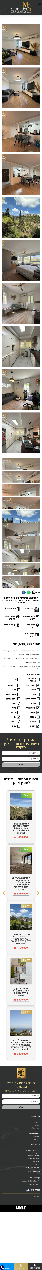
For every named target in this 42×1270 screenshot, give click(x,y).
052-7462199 (34, 1178)
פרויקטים (36, 1161)
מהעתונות (36, 1137)
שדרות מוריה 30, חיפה (32, 1184)
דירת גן (36, 1164)
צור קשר (36, 1139)
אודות (37, 1125)
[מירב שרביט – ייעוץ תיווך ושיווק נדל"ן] (21, 8)
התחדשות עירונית (34, 1134)
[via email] (34, 592)
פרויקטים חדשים (34, 1131)
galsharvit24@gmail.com (30, 1181)
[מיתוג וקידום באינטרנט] (21, 1208)
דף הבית (36, 1122)
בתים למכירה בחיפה (33, 1159)
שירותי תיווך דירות (33, 1156)
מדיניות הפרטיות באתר (32, 1167)
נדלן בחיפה (35, 1153)
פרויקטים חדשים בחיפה (32, 1150)
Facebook (37, 1196)
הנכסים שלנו (35, 1128)
